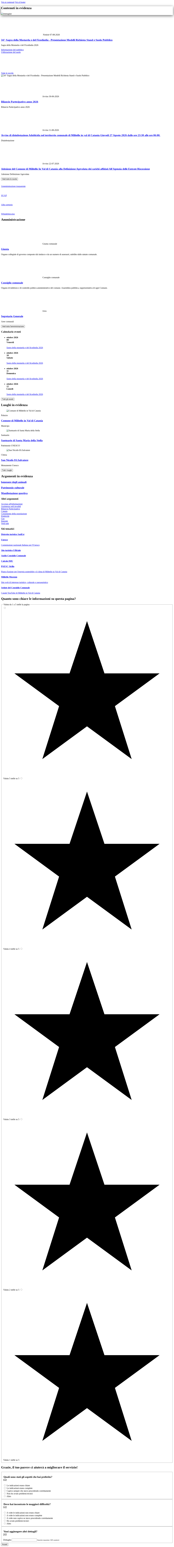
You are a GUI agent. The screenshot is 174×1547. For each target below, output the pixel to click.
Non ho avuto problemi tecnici (20, 1493)
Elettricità (5, 516)
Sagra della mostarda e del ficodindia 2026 (25, 347)
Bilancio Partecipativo (10, 509)
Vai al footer (20, 2)
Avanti (4, 1544)
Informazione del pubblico (12, 50)
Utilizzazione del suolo (11, 52)
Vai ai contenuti (7, 2)
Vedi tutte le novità (9, 179)
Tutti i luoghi (7, 470)
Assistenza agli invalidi (11, 506)
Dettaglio (7, 1540)
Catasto (4, 511)
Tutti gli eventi (7, 399)
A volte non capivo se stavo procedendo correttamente (30, 1518)
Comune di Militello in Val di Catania (22, 420)
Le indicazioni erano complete (19, 1488)
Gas (2, 518)
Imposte (4, 521)
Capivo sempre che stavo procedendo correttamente (29, 1491)
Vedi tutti (5, 523)
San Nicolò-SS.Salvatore (14, 460)
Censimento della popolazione (14, 514)
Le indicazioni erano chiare (18, 1485)
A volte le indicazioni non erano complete (24, 1515)
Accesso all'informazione (12, 504)
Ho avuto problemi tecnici (18, 1521)
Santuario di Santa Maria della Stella (22, 440)
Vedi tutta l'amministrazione (13, 326)
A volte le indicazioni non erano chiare (23, 1513)
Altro (9, 1496)
